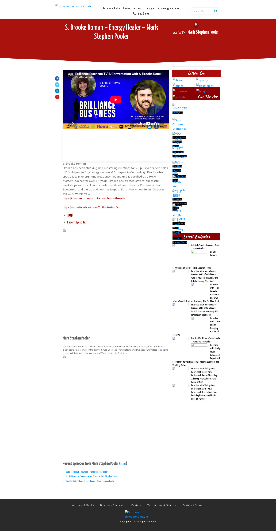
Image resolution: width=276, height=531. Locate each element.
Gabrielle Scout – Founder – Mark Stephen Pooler (86, 472)
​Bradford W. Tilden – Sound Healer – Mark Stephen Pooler (90, 481)
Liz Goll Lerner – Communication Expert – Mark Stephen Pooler (92, 476)
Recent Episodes (77, 222)
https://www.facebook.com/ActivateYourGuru (93, 207)
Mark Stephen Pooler (76, 338)
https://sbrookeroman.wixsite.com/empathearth (94, 198)
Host (70, 215)
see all (123, 464)
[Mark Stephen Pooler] (116, 281)
